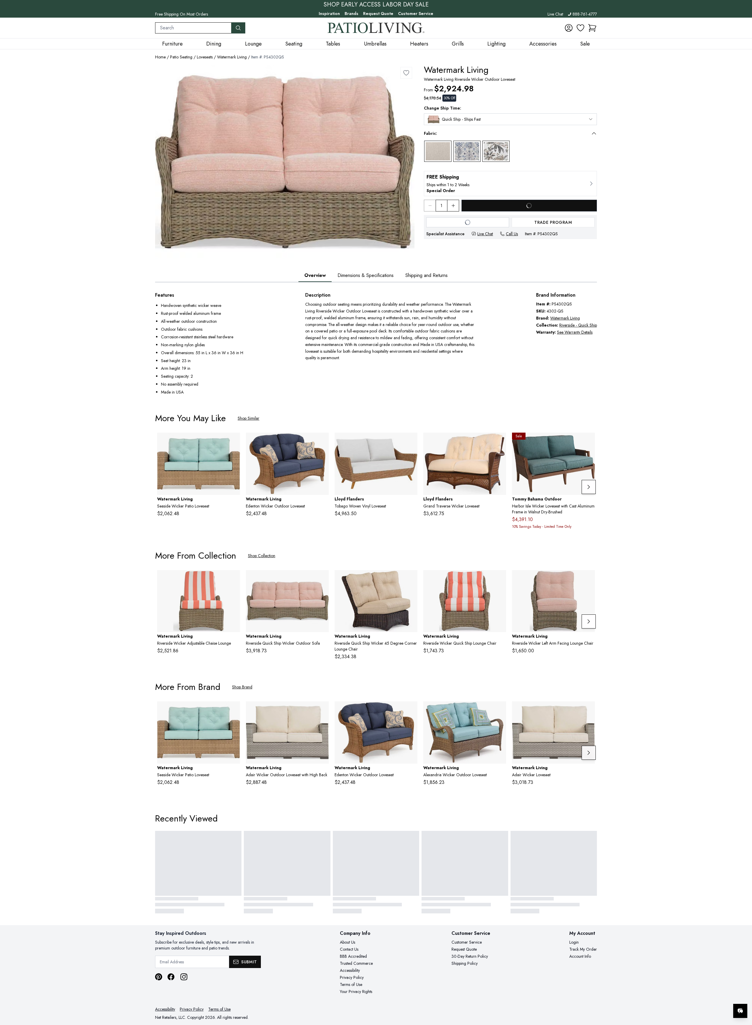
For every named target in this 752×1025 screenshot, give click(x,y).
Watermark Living (232, 57)
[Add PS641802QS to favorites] (588, 710)
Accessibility (350, 970)
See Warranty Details (574, 332)
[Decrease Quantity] (430, 205)
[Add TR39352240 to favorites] (588, 442)
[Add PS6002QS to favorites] (499, 710)
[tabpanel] (376, 344)
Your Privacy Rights (356, 991)
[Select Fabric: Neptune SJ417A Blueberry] (467, 151)
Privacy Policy (352, 977)
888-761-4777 (585, 14)
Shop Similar (248, 418)
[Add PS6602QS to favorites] (233, 442)
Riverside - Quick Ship (578, 325)
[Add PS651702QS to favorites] (322, 442)
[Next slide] (589, 487)
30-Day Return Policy (469, 956)
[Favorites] (580, 28)
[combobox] (193, 28)
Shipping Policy (464, 963)
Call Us (512, 234)
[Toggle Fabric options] (594, 133)
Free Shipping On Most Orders (181, 14)
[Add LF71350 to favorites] (499, 442)
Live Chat (555, 14)
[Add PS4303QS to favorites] (322, 579)
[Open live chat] (740, 1011)
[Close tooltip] (742, 993)
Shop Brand (242, 687)
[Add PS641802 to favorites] (322, 710)
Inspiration (329, 13)
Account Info (580, 956)
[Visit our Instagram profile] (184, 977)
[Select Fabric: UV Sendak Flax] (438, 151)
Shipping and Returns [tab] (426, 275)
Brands (351, 13)
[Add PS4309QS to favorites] (233, 579)
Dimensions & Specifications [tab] (366, 275)
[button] (592, 28)
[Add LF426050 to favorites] (411, 442)
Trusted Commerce (356, 963)
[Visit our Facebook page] (171, 977)
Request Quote (378, 13)
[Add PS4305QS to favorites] (499, 579)
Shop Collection (261, 556)
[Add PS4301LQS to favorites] (588, 579)
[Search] (238, 27)
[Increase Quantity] (453, 205)
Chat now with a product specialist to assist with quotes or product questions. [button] (699, 995)
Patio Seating (181, 57)
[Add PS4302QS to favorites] (406, 73)
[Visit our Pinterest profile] (158, 976)
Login (574, 942)
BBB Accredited (353, 956)
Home (160, 57)
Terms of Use (351, 984)
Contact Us (349, 949)
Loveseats (205, 57)
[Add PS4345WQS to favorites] (411, 579)
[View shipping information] (510, 183)
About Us (347, 942)
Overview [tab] (315, 275)
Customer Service (415, 13)
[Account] (568, 28)
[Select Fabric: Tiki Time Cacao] (496, 151)
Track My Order (583, 949)
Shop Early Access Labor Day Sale (376, 5)
